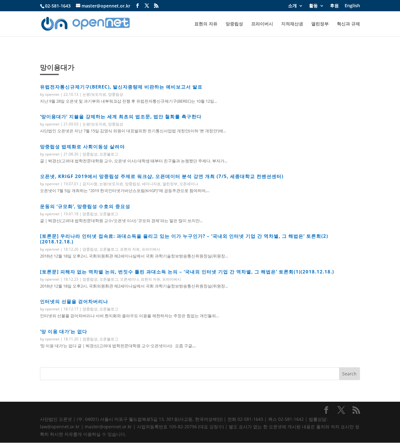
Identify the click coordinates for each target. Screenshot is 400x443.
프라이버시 (262, 24)
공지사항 (90, 183)
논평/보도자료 (94, 94)
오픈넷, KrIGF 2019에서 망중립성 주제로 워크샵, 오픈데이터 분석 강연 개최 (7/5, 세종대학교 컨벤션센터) (161, 176)
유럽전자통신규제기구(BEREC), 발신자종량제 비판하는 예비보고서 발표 (122, 87)
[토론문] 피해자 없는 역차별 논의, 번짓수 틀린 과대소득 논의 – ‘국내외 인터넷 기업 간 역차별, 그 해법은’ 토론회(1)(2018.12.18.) (187, 271)
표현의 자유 (206, 24)
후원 (334, 5)
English (352, 5)
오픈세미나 (188, 183)
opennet (52, 94)
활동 (313, 5)
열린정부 (320, 24)
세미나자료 (151, 183)
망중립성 (234, 24)
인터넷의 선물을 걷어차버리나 (74, 301)
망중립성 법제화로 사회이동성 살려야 (82, 146)
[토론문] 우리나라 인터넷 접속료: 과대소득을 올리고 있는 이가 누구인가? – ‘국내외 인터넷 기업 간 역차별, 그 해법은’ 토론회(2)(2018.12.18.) (184, 239)
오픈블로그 (108, 154)
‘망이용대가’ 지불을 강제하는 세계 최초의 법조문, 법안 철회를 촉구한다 (121, 116)
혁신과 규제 (348, 24)
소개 (292, 5)
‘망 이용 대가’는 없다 (63, 331)
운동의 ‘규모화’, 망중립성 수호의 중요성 (85, 206)
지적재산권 (292, 24)
